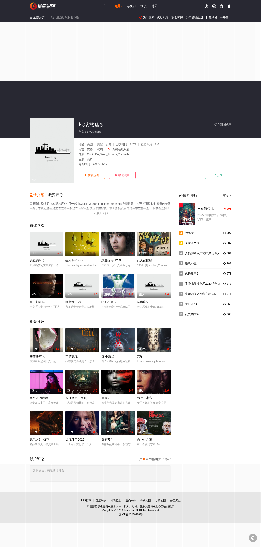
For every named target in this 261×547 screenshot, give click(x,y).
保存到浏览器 (222, 124)
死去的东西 (192, 314)
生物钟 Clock (74, 260)
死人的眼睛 (144, 260)
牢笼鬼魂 (71, 356)
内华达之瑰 (144, 439)
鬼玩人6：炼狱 (40, 439)
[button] (39, 195)
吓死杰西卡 (109, 302)
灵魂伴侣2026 (74, 439)
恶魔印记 (143, 302)
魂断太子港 (73, 302)
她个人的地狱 (39, 398)
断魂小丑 (191, 263)
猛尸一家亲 (144, 398)
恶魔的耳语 (37, 260)
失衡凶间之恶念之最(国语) (202, 293)
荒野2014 (191, 304)
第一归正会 (37, 302)
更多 (227, 195)
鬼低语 (106, 398)
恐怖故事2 (191, 273)
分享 (218, 175)
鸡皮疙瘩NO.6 (111, 260)
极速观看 (122, 175)
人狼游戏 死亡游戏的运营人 (202, 253)
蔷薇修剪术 (37, 356)
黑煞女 (189, 232)
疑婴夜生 (107, 439)
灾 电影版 (107, 356)
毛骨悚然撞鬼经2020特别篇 (202, 283)
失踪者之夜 (192, 243)
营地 (140, 356)
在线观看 (91, 175)
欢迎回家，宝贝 (76, 398)
